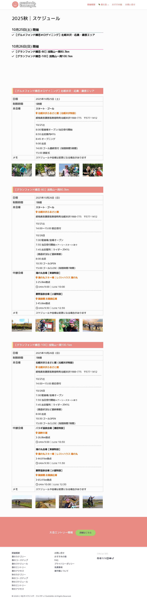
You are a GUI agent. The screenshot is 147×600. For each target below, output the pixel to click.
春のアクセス (18, 570)
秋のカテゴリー (19, 574)
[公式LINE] (108, 558)
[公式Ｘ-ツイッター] (103, 558)
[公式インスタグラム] (100, 558)
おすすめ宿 (117, 4)
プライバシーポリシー (64, 563)
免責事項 (58, 567)
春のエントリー (19, 567)
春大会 (103, 4)
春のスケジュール (20, 563)
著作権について (61, 570)
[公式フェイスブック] (98, 558)
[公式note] (105, 558)
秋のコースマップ (20, 578)
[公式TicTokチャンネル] (113, 558)
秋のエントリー (19, 585)
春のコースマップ (20, 560)
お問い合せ (130, 4)
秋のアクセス (18, 589)
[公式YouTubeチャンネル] (110, 558)
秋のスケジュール (20, 581)
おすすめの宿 (60, 556)
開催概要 (91, 4)
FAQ (56, 560)
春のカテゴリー (19, 556)
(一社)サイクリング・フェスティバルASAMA (36, 596)
